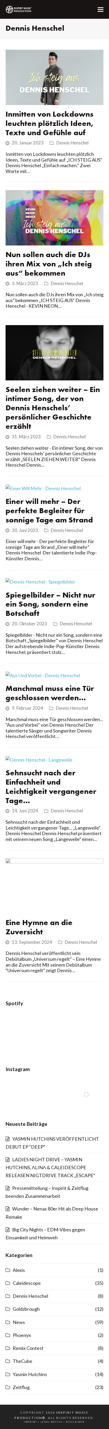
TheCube (22, 1361)
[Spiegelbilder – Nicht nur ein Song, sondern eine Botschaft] (40, 581)
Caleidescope (27, 1283)
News (19, 1322)
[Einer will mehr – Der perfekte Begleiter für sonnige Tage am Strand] (43, 488)
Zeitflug (21, 1387)
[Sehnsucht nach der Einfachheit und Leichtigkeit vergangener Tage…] (39, 759)
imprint (30, 1422)
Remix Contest (28, 1348)
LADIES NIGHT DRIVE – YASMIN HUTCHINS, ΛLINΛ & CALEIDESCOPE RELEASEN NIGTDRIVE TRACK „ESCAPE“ (50, 1167)
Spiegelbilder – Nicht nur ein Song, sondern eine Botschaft (50, 605)
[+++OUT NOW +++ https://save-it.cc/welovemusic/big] (54, 1094)
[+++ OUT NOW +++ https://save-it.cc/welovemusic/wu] (22, 1094)
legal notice (51, 1422)
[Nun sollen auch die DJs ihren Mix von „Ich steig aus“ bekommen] (55, 217)
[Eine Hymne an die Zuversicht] (55, 885)
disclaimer (75, 1422)
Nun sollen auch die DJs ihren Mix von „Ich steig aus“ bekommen (49, 264)
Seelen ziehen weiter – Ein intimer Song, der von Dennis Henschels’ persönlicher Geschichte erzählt (53, 408)
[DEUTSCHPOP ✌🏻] (86, 1094)
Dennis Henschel (72, 142)
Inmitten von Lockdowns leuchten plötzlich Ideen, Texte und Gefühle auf (49, 124)
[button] (100, 9)
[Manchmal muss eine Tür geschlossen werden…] (43, 675)
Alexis (19, 1270)
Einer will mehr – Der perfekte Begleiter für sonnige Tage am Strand (49, 511)
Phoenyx (22, 1335)
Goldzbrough (26, 1309)
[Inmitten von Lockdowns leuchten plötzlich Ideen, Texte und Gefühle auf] (55, 77)
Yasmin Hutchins (30, 1374)
